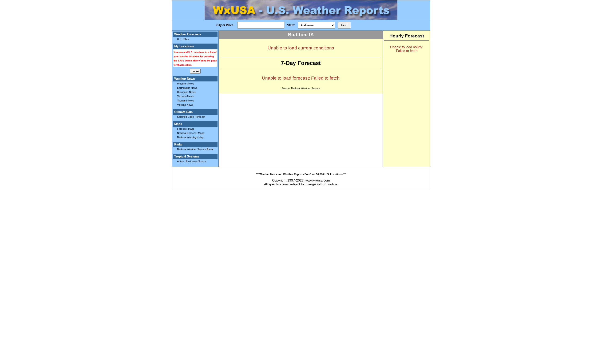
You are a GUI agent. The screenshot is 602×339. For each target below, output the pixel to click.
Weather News (185, 83)
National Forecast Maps (190, 133)
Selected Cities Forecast (191, 116)
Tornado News (185, 96)
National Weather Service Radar (195, 149)
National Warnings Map (190, 137)
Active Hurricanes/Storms (191, 161)
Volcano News (185, 104)
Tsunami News (185, 100)
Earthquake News (187, 87)
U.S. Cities (183, 39)
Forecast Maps (185, 128)
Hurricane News (186, 92)
